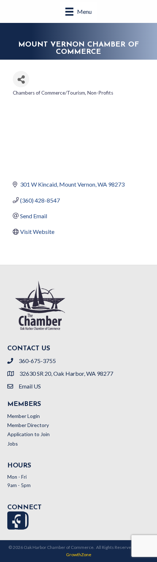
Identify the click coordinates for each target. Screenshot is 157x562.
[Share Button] (21, 79)
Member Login (23, 416)
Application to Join (28, 434)
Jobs (12, 444)
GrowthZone (78, 554)
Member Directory (28, 425)
